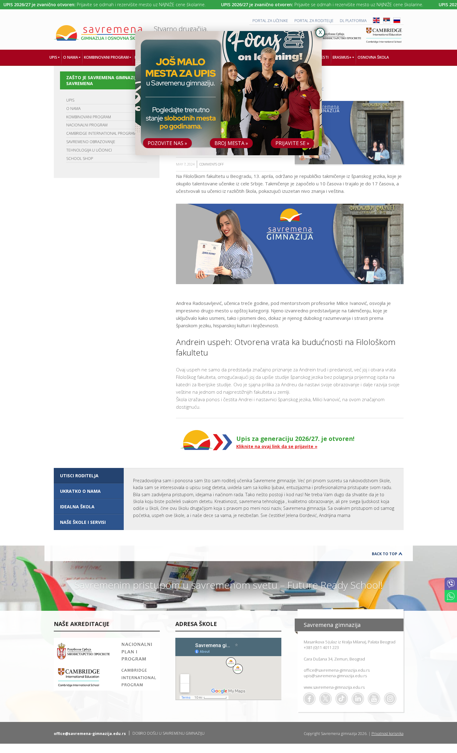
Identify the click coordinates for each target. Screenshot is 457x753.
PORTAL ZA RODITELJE (314, 20)
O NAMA (73, 108)
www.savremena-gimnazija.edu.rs (334, 687)
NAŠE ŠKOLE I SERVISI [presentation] (83, 522)
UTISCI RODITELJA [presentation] (79, 476)
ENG (376, 20)
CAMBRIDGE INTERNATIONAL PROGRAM (101, 133)
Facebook (309, 698)
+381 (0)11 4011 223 (321, 647)
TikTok (341, 698)
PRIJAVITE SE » (292, 143)
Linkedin (357, 698)
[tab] (89, 475)
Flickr (390, 698)
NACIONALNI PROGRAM (87, 125)
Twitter (325, 698)
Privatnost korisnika (388, 733)
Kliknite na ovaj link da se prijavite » (276, 446)
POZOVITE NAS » (167, 143)
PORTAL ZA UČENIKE (270, 20)
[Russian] (396, 22)
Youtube (374, 698)
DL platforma (353, 20)
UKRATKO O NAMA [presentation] (80, 491)
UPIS (70, 100)
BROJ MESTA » (231, 143)
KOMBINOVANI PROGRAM (88, 117)
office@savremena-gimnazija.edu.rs (337, 670)
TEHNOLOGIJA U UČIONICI (89, 150)
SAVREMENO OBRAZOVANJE (90, 141)
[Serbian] (386, 22)
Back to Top (384, 553)
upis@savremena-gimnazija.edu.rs (335, 675)
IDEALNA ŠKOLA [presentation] (77, 507)
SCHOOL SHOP (79, 158)
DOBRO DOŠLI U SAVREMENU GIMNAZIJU (168, 733)
